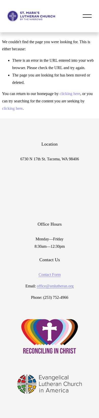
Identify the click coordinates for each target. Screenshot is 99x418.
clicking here (70, 93)
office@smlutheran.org (55, 286)
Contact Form (50, 274)
